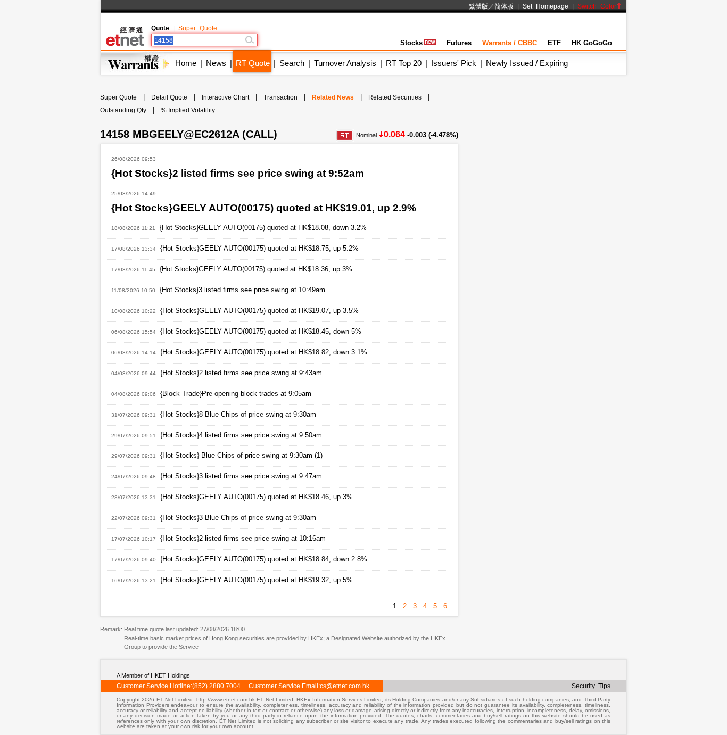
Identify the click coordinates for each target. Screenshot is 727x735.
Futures (459, 43)
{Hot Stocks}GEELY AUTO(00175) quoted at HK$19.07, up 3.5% (259, 311)
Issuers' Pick (453, 63)
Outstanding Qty (123, 110)
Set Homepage (545, 6)
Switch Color (596, 6)
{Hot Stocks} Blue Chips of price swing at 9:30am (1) (241, 455)
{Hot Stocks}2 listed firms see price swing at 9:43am (241, 373)
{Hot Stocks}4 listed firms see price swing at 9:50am (241, 435)
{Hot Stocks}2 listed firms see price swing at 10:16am (243, 538)
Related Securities (395, 97)
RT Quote (253, 63)
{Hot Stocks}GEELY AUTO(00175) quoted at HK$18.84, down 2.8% (263, 559)
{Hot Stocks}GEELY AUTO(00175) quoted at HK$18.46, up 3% (256, 497)
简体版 (504, 6)
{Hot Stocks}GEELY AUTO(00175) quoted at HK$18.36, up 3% (256, 269)
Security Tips (591, 686)
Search (291, 63)
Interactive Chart (225, 97)
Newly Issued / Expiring (527, 63)
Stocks (411, 43)
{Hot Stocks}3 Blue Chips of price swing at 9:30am (238, 518)
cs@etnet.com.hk (344, 686)
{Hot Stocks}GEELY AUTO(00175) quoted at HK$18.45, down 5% (260, 331)
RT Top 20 (404, 63)
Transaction (280, 97)
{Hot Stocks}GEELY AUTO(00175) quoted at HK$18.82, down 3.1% (263, 352)
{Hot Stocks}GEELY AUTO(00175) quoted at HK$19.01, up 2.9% (263, 207)
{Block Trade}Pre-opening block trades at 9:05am (235, 394)
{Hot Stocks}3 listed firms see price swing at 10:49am (242, 290)
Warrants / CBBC (509, 43)
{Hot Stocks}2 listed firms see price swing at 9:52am (237, 173)
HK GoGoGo (592, 43)
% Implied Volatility (188, 110)
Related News (333, 97)
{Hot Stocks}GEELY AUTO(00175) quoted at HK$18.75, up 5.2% (259, 248)
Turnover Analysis (345, 63)
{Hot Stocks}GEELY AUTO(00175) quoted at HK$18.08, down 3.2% (263, 228)
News (216, 63)
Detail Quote (169, 97)
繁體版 (478, 6)
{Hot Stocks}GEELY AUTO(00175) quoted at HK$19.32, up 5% (256, 580)
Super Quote (197, 28)
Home (185, 63)
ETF (554, 43)
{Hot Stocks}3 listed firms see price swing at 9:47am (241, 476)
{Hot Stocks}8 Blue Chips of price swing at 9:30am (238, 414)
